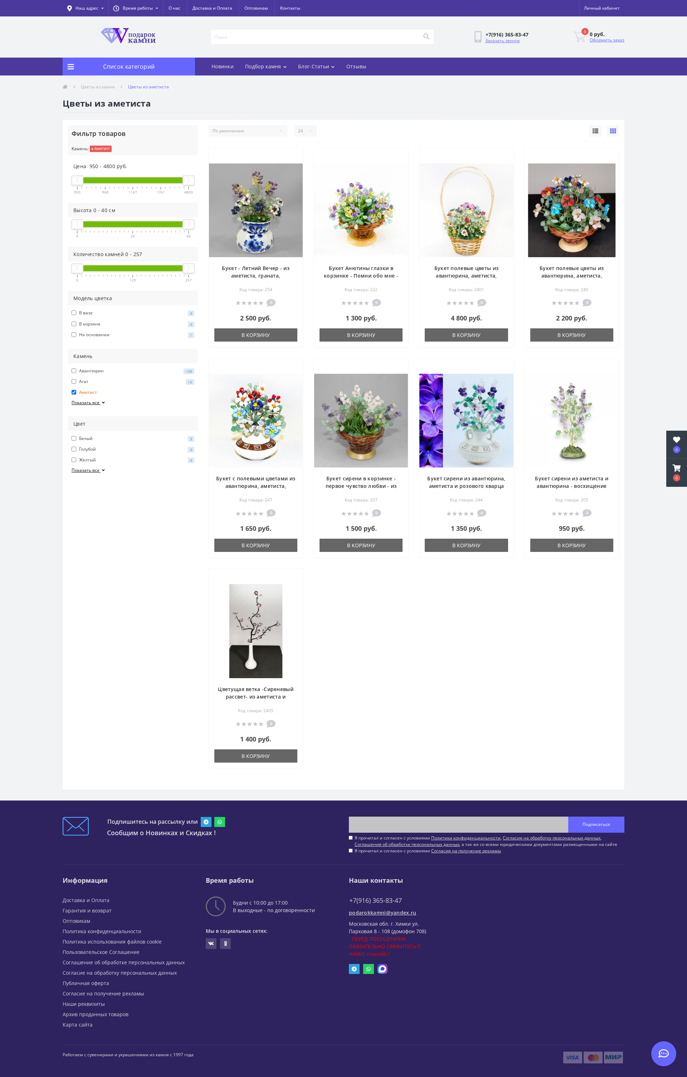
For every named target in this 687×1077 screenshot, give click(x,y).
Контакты (290, 8)
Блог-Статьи (313, 66)
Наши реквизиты (84, 1003)
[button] (135, 8)
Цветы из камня (98, 87)
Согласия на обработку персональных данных (551, 838)
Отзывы (356, 66)
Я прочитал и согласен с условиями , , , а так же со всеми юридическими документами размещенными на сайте (486, 841)
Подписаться (596, 824)
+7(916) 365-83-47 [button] (375, 900)
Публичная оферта (86, 983)
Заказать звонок (502, 41)
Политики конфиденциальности (466, 838)
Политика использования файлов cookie (112, 941)
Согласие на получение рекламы (103, 993)
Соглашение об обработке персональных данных (124, 962)
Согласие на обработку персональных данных (120, 972)
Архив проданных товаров (95, 1014)
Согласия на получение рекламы (466, 851)
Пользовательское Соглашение (101, 952)
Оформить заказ (607, 40)
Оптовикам (256, 8)
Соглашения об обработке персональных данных (407, 844)
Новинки (222, 66)
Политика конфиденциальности (102, 931)
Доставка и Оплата (212, 8)
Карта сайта (78, 1024)
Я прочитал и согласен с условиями (428, 851)
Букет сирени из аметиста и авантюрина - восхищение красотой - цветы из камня (571, 486)
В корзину (256, 335)
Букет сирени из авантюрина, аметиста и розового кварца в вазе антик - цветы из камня (466, 486)
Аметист (101, 148)
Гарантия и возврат (87, 910)
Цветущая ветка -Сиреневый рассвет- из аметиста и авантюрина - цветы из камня (255, 697)
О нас (174, 8)
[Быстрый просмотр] (291, 169)
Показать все (86, 403)
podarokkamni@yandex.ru (382, 912)
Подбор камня (263, 66)
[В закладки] (291, 157)
